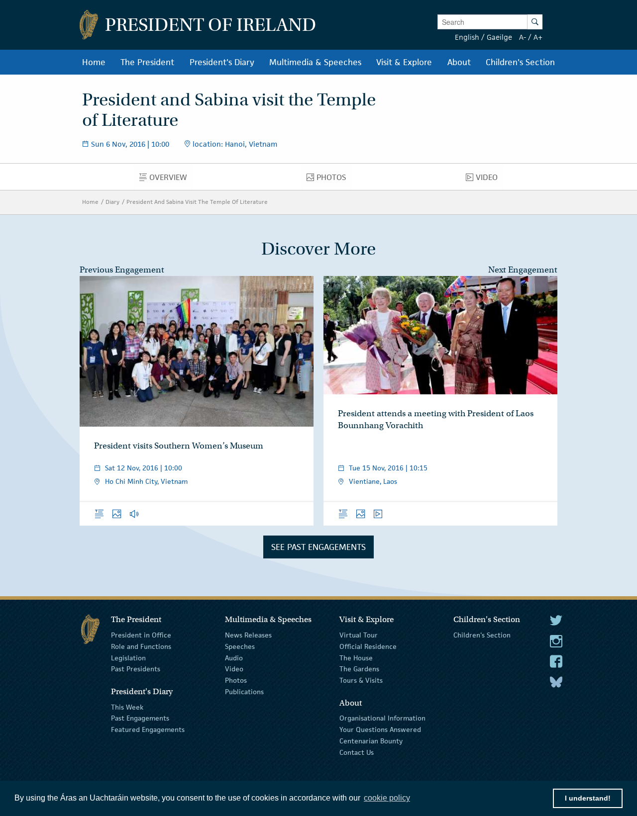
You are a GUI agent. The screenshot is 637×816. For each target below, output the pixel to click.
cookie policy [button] (387, 798)
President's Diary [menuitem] (222, 62)
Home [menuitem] (94, 62)
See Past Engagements (318, 547)
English (467, 37)
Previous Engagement (122, 270)
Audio (234, 657)
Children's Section (482, 635)
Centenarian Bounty (371, 740)
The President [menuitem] (147, 62)
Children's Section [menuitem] (520, 62)
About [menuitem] (459, 62)
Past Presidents (135, 668)
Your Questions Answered (380, 729)
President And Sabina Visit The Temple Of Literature (197, 201)
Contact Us (356, 752)
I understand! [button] (588, 798)
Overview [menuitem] (171, 179)
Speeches (240, 646)
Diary (112, 201)
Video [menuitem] (489, 179)
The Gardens (359, 668)
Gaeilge (499, 37)
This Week (127, 706)
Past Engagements (140, 718)
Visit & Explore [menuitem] (404, 62)
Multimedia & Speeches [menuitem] (315, 62)
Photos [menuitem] (334, 179)
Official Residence (368, 646)
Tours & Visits (361, 680)
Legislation (128, 657)
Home (90, 201)
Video (234, 668)
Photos (236, 680)
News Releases (248, 635)
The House (356, 657)
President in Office (141, 635)
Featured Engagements (148, 729)
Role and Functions (141, 646)
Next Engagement (522, 270)
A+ (537, 37)
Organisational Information (382, 718)
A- (522, 37)
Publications (244, 691)
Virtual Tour (358, 635)
